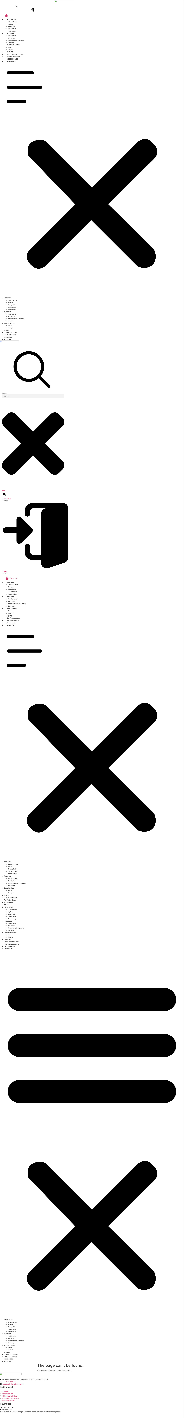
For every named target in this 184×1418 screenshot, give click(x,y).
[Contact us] (4, 495)
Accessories (12, 59)
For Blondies (12, 29)
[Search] (3, 491)
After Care (12, 19)
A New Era (11, 61)
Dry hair (10, 24)
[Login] (35, 567)
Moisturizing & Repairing (16, 40)
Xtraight (10, 49)
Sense (10, 47)
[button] (92, 180)
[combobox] (33, 396)
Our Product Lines (15, 54)
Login (5, 571)
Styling (10, 52)
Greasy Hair (11, 26)
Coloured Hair (12, 22)
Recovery (11, 33)
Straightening (13, 45)
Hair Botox (11, 38)
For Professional (15, 56)
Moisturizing (12, 31)
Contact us (7, 499)
